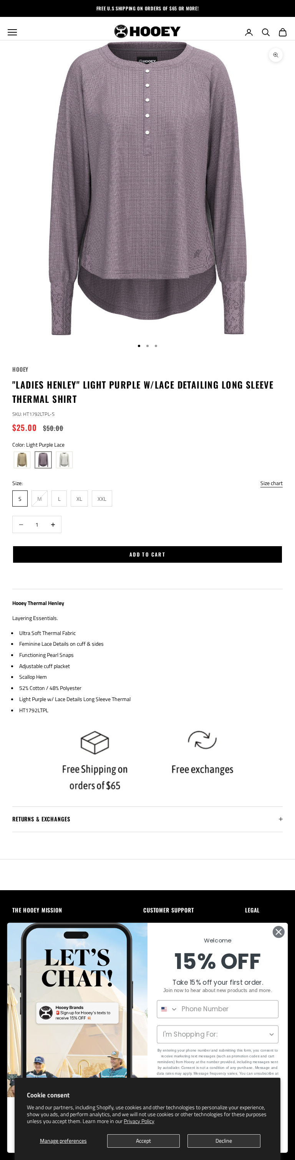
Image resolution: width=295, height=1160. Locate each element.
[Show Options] (271, 1034)
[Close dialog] (278, 932)
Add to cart (147, 554)
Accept (143, 1141)
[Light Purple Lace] (43, 460)
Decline (223, 1141)
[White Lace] (64, 460)
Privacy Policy (139, 1121)
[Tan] (22, 460)
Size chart (271, 483)
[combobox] (167, 1009)
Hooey (20, 369)
